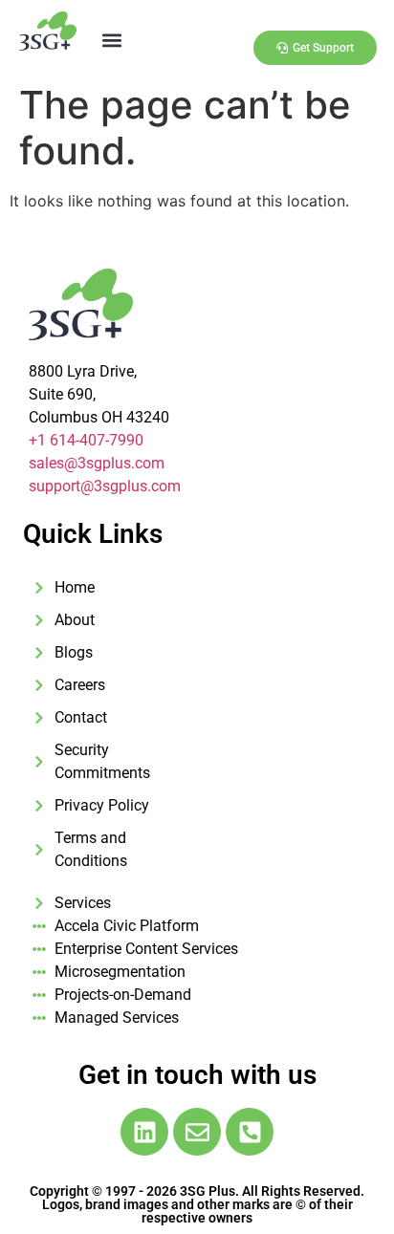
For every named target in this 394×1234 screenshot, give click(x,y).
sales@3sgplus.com (96, 463)
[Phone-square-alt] (250, 1132)
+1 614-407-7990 (86, 440)
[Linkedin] (144, 1132)
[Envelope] (197, 1132)
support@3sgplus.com (105, 486)
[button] (111, 39)
